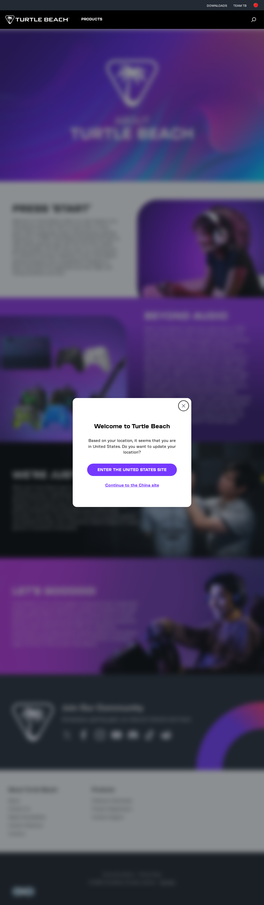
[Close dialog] (183, 406)
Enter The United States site (132, 469)
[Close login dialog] (180, 572)
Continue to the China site (132, 485)
